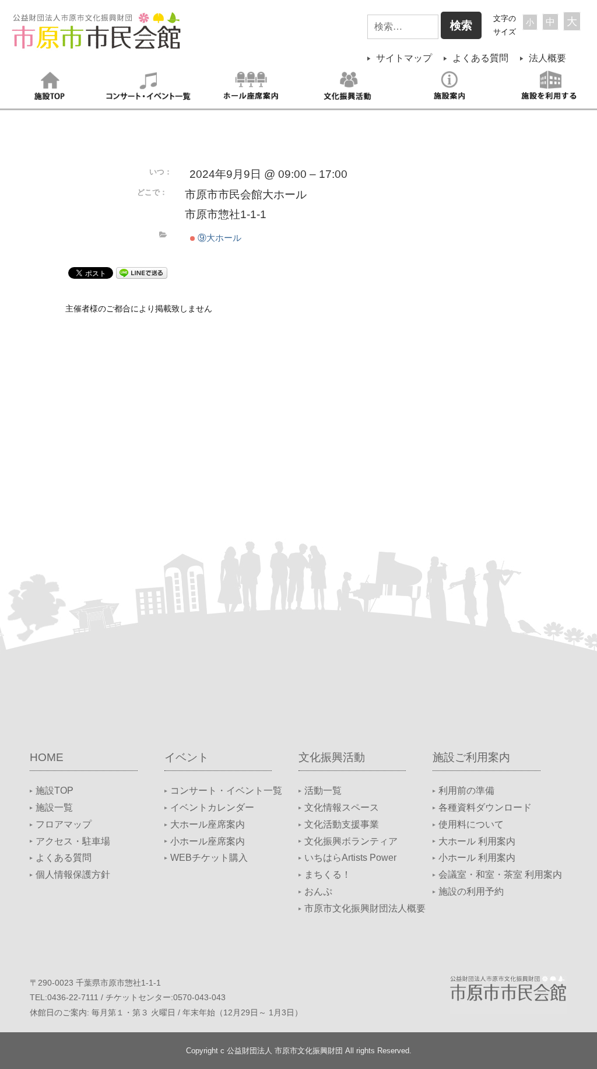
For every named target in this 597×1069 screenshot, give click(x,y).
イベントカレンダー (212, 807)
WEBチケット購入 (209, 858)
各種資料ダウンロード (485, 807)
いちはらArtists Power (350, 858)
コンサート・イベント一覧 (226, 790)
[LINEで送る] (141, 272)
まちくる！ (327, 874)
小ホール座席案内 (207, 841)
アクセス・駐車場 (73, 841)
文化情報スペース (341, 807)
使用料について (471, 824)
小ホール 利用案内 (476, 858)
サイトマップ (404, 58)
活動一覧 (323, 790)
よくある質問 (480, 58)
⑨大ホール (218, 238)
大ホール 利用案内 (476, 841)
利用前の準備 (466, 790)
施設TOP (54, 790)
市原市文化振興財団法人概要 (365, 908)
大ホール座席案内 (207, 824)
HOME (47, 757)
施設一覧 (54, 807)
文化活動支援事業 (341, 824)
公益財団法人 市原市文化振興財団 (285, 1050)
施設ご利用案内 (471, 757)
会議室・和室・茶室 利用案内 (500, 874)
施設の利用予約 (471, 891)
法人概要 (547, 58)
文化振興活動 (331, 757)
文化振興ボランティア (351, 841)
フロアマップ (64, 824)
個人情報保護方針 (73, 874)
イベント (186, 757)
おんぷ (318, 891)
